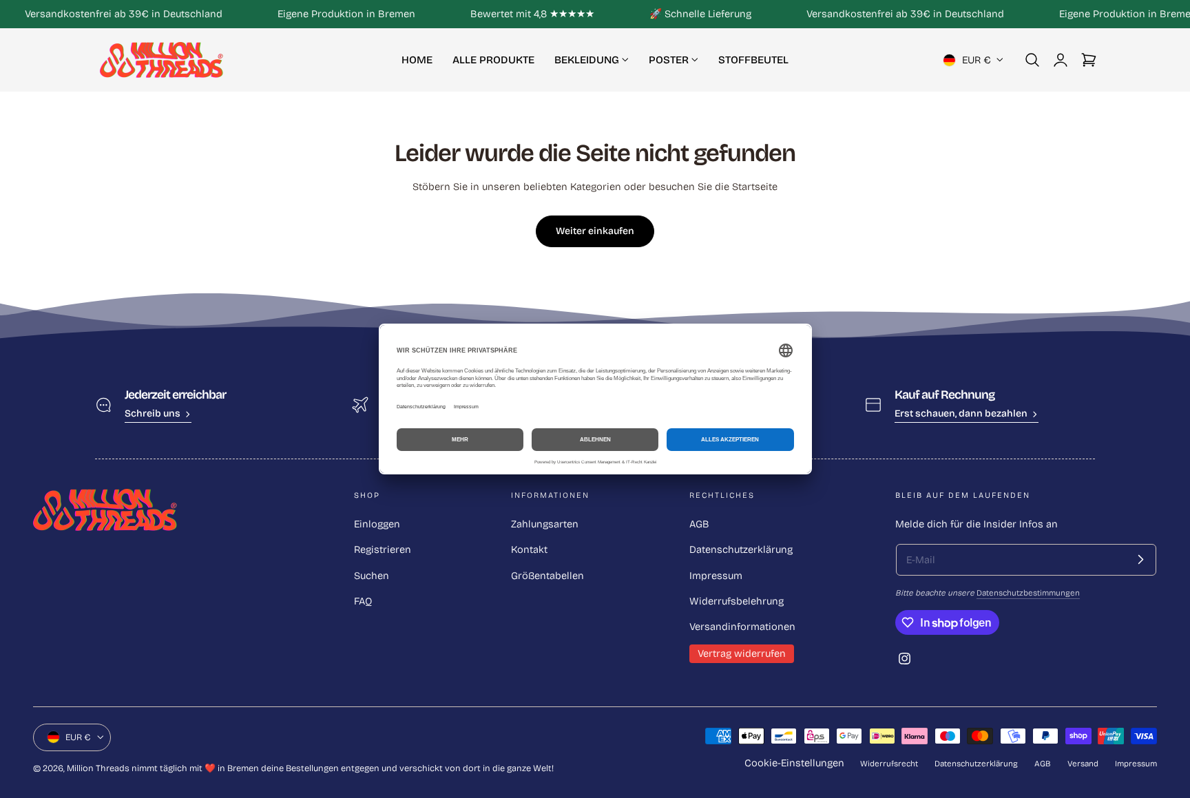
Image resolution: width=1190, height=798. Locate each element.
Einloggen (377, 524)
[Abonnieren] (1140, 559)
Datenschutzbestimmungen (1028, 593)
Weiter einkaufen (595, 231)
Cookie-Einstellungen (794, 763)
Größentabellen (547, 575)
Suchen (371, 575)
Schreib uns (152, 413)
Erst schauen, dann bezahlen (961, 413)
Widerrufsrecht (889, 763)
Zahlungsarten (544, 524)
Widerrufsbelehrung (736, 601)
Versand (1082, 763)
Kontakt (529, 549)
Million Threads (98, 768)
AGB (699, 524)
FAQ (363, 601)
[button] (1032, 60)
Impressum (715, 575)
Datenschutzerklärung (741, 549)
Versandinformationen (742, 626)
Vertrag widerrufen (742, 653)
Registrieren (382, 549)
